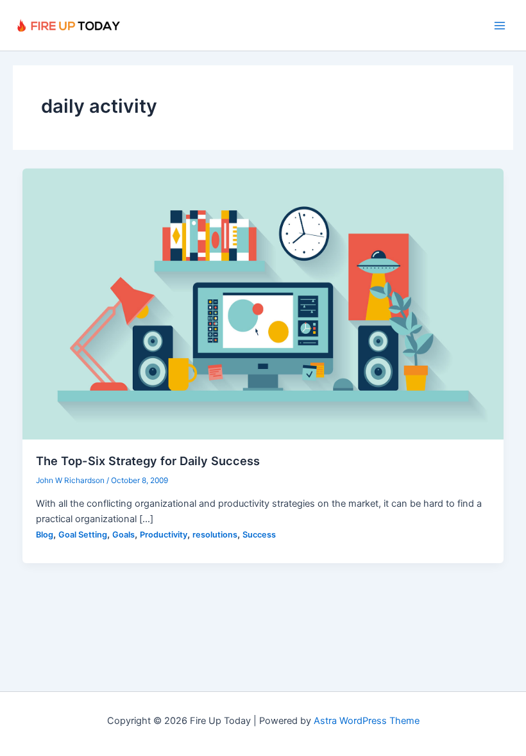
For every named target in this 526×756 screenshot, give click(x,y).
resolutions (214, 534)
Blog (44, 534)
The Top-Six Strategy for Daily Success (148, 461)
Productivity (163, 534)
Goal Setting (82, 534)
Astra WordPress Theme (367, 721)
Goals (123, 534)
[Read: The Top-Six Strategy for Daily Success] (263, 303)
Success (259, 534)
